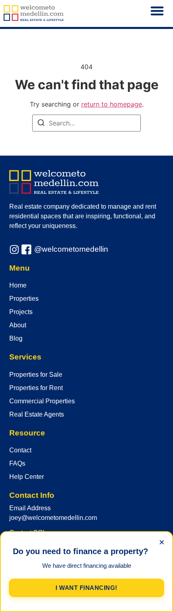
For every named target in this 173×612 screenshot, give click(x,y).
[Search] (41, 123)
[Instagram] (14, 249)
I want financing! (86, 587)
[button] (157, 11)
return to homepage (111, 104)
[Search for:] (86, 123)
